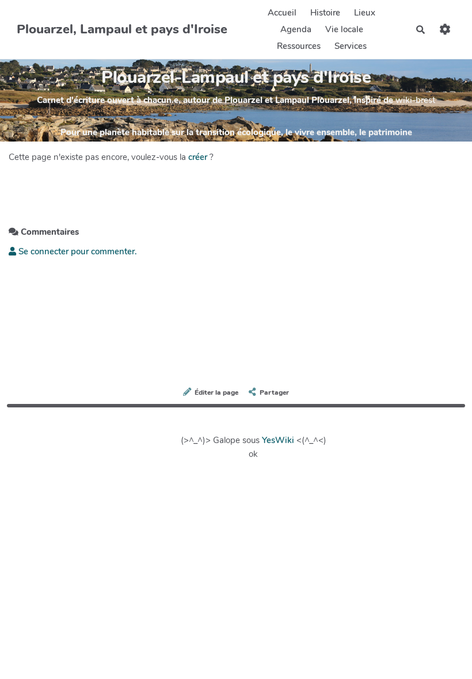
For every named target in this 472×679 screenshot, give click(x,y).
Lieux (364, 12)
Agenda (295, 29)
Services (350, 46)
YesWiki (278, 440)
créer (197, 157)
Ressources (299, 46)
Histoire (325, 12)
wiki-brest (415, 100)
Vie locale (344, 29)
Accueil (282, 12)
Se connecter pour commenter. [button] (76, 251)
